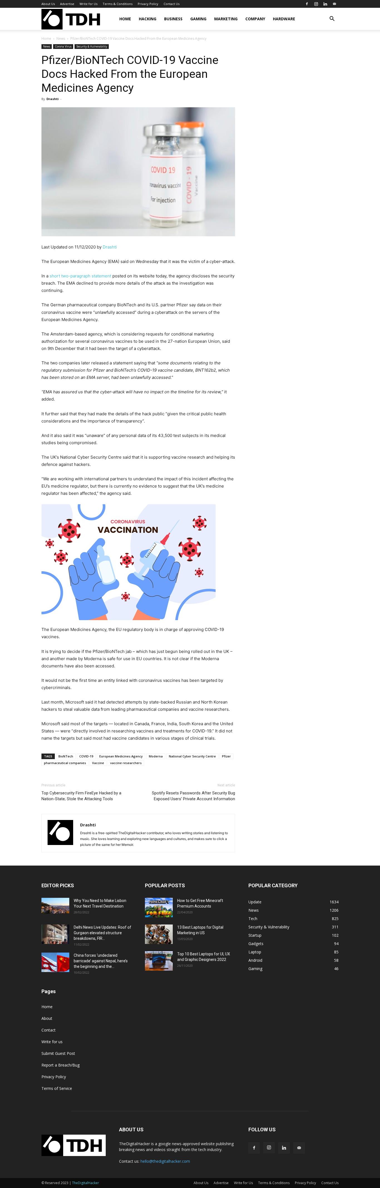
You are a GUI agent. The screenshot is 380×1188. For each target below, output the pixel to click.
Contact (48, 1030)
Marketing (226, 18)
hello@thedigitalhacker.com (165, 1161)
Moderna (156, 756)
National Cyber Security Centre (192, 756)
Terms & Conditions (117, 4)
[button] (332, 19)
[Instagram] (316, 4)
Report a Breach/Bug (60, 1065)
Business (173, 18)
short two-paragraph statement (80, 276)
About (46, 1018)
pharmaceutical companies (65, 763)
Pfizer (226, 756)
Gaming (198, 18)
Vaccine (98, 763)
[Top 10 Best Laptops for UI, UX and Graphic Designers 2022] (159, 961)
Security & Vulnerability (91, 46)
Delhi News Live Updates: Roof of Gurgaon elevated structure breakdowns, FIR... (102, 933)
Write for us (52, 1041)
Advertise (67, 4)
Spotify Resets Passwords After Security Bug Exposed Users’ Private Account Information (193, 796)
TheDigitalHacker (85, 1182)
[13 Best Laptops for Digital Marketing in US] (159, 934)
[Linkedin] (325, 4)
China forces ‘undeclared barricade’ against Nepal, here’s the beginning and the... (101, 961)
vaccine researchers (126, 763)
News (60, 38)
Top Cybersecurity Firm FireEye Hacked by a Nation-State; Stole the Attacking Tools (81, 796)
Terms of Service (56, 1088)
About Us (48, 4)
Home (125, 18)
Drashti (52, 99)
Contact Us (171, 4)
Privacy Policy (148, 4)
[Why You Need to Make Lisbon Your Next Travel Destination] (55, 905)
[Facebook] (307, 4)
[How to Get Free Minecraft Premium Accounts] (159, 907)
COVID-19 (86, 756)
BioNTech (65, 756)
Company (255, 18)
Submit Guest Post (58, 1053)
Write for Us (88, 4)
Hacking (147, 18)
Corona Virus (63, 46)
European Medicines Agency (121, 756)
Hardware (284, 18)
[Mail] (334, 4)
